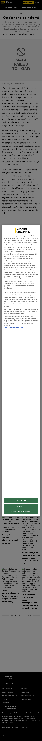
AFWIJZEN (21, 506)
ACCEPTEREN (21, 501)
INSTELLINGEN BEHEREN (21, 512)
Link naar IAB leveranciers (13, 327)
